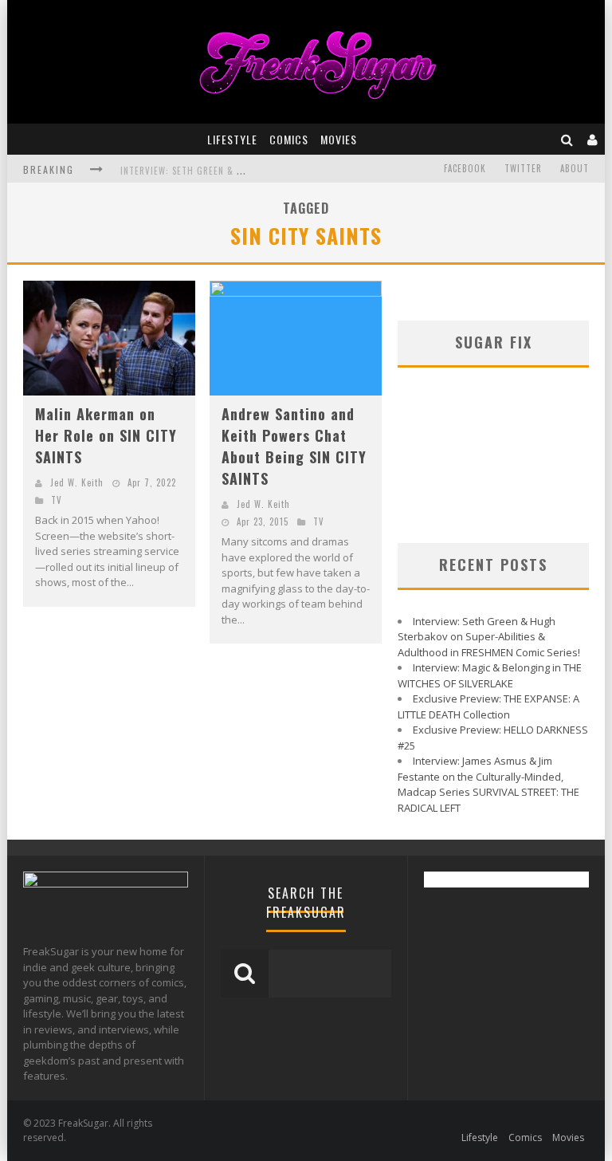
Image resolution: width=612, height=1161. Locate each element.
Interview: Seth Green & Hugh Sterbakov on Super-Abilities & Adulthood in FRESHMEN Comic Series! (489, 636)
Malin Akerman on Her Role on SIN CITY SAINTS (106, 435)
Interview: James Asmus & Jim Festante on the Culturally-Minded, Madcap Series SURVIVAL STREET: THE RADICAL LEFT (488, 784)
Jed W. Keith (77, 482)
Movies (338, 139)
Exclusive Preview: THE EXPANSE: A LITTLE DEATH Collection (488, 706)
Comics (288, 139)
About (574, 168)
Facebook (465, 168)
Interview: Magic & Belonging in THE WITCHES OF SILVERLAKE (490, 675)
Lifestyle (232, 139)
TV (56, 500)
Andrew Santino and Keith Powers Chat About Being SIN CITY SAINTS (294, 446)
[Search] (567, 139)
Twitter (523, 168)
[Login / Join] (593, 139)
